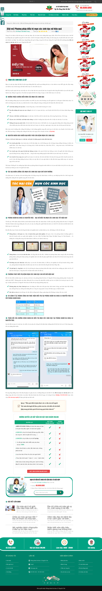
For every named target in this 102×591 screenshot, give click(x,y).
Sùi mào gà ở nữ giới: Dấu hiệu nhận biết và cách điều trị (26, 508)
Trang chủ (8, 14)
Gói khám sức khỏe (54, 14)
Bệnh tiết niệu (41, 14)
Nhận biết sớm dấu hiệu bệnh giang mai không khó (59, 528)
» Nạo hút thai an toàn (65, 572)
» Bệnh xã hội (81, 560)
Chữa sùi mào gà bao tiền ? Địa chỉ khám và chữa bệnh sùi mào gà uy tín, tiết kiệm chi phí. (24, 519)
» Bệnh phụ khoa (64, 560)
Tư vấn (82, 140)
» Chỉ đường (8, 572)
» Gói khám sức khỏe (83, 572)
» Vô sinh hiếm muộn (83, 564)
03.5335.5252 (86, 7)
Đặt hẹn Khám (93, 14)
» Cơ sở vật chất (9, 568)
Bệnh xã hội (65, 14)
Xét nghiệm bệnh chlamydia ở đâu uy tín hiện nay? (25, 528)
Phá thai (32, 14)
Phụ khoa (24, 14)
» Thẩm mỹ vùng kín (65, 568)
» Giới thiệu (8, 560)
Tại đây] (52, 131)
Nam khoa (74, 14)
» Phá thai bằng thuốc (83, 568)
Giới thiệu (15, 14)
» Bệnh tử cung (63, 564)
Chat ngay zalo (34, 568)
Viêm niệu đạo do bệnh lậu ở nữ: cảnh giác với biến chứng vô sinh (59, 519)
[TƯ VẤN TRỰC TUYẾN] (40, 482)
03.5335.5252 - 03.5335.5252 (37, 572)
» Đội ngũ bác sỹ (9, 564)
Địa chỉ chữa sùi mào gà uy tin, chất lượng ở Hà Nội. (59, 507)
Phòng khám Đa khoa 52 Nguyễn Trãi (39, 560)
